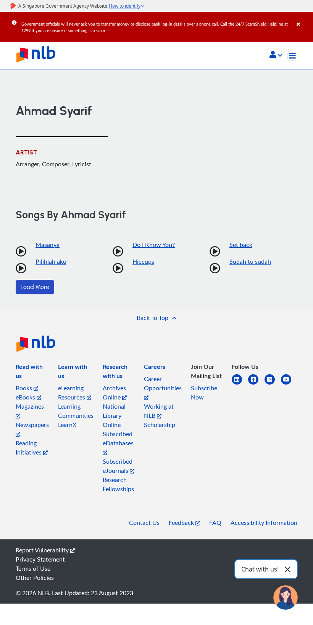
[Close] (303, 19)
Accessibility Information (264, 522)
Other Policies (35, 577)
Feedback (182, 522)
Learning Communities (76, 411)
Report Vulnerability (43, 550)
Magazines (30, 406)
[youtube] (289, 384)
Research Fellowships (118, 484)
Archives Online (114, 392)
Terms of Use (33, 568)
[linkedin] (240, 384)
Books (25, 388)
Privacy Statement (40, 559)
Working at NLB (159, 411)
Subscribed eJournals (117, 466)
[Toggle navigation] (292, 56)
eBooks (26, 397)
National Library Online (114, 415)
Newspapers (32, 424)
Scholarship (159, 424)
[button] (275, 55)
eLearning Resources (72, 392)
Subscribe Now (204, 392)
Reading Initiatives (29, 447)
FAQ (215, 522)
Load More (35, 287)
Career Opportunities (163, 383)
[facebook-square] (256, 384)
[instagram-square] (273, 384)
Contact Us (144, 522)
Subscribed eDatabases (118, 438)
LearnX (67, 424)
